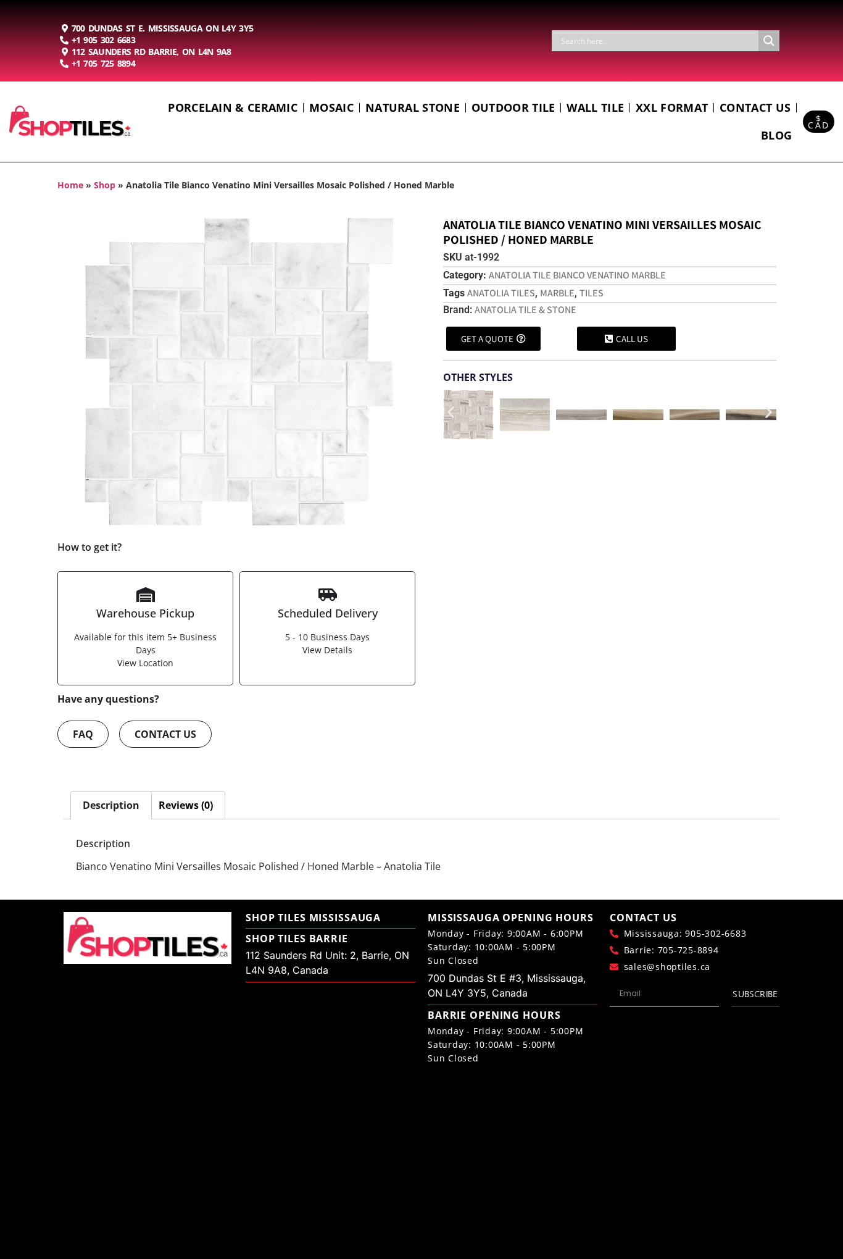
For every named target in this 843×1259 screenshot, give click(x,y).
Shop (104, 185)
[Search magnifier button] (768, 40)
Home (70, 185)
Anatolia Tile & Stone (525, 309)
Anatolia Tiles (501, 293)
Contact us (755, 107)
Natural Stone (412, 107)
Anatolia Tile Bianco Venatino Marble (577, 275)
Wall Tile (595, 107)
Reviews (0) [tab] (186, 805)
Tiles (591, 293)
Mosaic (331, 107)
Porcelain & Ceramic (232, 107)
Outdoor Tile (513, 107)
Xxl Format (672, 107)
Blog (776, 135)
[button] (451, 412)
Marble (557, 293)
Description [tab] (111, 805)
